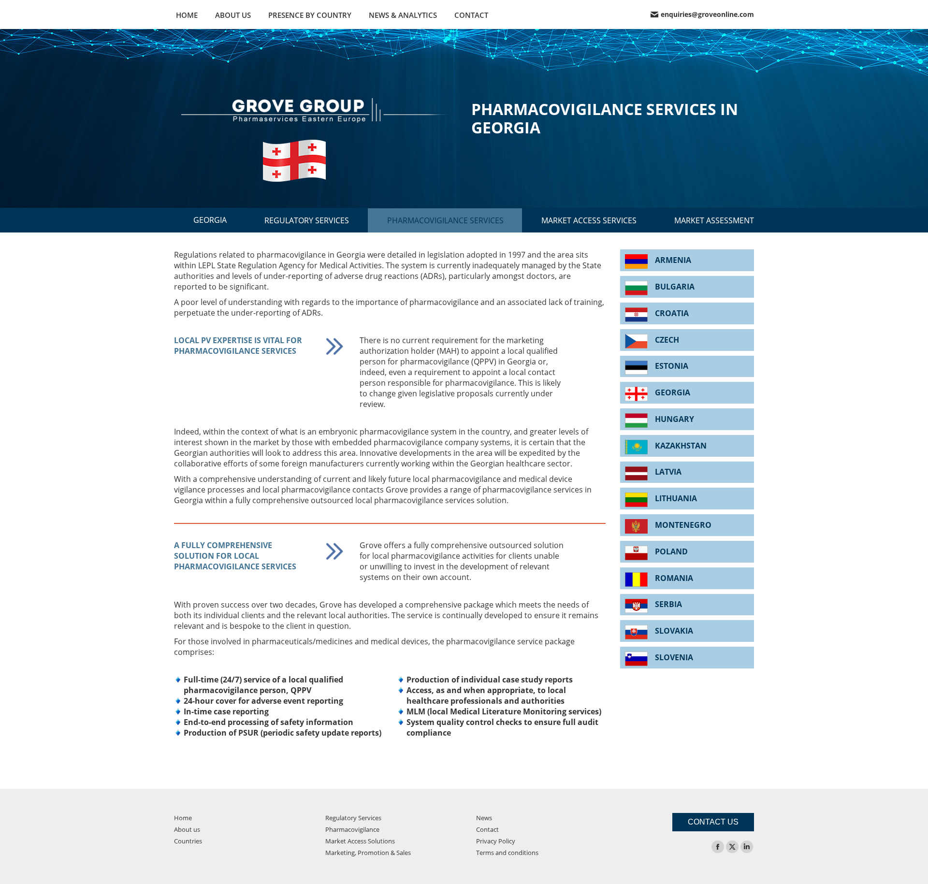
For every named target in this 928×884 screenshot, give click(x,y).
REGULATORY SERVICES (306, 220)
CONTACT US (713, 822)
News (484, 817)
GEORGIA (210, 220)
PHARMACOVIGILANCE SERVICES (445, 220)
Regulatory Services (353, 817)
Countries (188, 841)
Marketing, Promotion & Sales (368, 852)
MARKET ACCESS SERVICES (589, 220)
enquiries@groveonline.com (707, 14)
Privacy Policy (495, 841)
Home (183, 817)
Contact (487, 829)
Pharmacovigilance (352, 829)
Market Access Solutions (360, 841)
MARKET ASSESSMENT (714, 220)
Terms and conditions (507, 852)
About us (187, 829)
